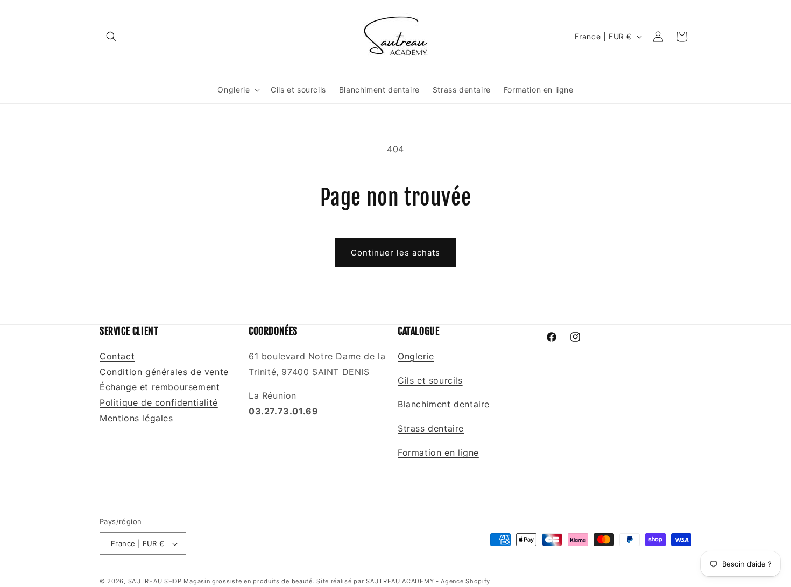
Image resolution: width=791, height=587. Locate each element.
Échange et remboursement (160, 386)
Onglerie (416, 355)
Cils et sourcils (430, 379)
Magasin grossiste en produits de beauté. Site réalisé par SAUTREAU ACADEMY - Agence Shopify (336, 581)
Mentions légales (136, 417)
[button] (111, 36)
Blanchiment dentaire (444, 404)
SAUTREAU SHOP (155, 581)
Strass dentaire (431, 428)
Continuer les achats (395, 252)
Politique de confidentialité (159, 402)
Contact (117, 355)
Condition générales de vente (164, 371)
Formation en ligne (438, 452)
